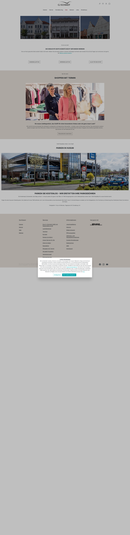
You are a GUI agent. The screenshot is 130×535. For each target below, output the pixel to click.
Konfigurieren (57, 274)
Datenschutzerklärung (72, 267)
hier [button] (84, 271)
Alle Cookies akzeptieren (69, 274)
